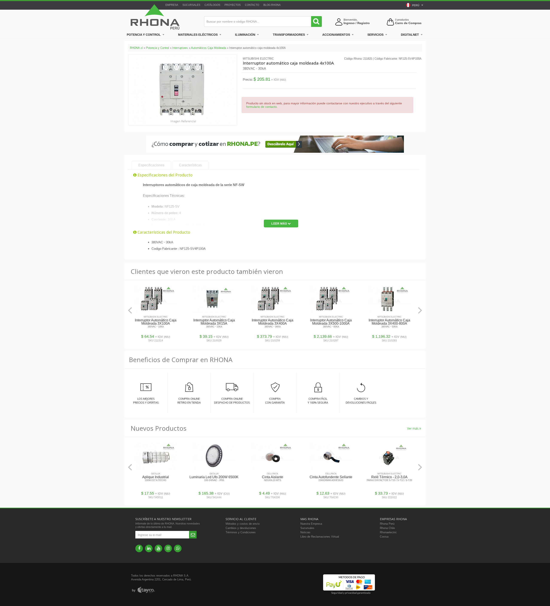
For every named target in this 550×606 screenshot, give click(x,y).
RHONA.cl (136, 47)
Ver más (413, 428)
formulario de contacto (261, 106)
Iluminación (245, 34)
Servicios (375, 34)
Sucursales (191, 4)
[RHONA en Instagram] (168, 548)
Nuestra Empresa (311, 523)
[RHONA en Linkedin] (149, 548)
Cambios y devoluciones (241, 528)
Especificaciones (151, 165)
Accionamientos (336, 34)
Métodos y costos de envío (243, 523)
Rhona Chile (387, 528)
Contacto (252, 4)
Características (190, 165)
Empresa (171, 4)
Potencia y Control (144, 34)
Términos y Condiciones (241, 532)
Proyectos (233, 4)
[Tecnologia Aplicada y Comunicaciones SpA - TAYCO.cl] (143, 590)
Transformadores (289, 34)
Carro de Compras (408, 23)
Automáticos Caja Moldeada (208, 47)
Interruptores (180, 47)
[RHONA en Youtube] (158, 548)
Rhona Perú (387, 523)
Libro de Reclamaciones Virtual (319, 536)
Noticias (305, 532)
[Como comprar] (275, 151)
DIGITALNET (410, 34)
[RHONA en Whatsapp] (178, 548)
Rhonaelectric (388, 532)
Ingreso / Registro (357, 23)
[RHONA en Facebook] (139, 548)
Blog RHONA (272, 4)
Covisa (384, 536)
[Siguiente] (420, 310)
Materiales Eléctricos (198, 34)
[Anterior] (130, 310)
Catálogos (212, 4)
